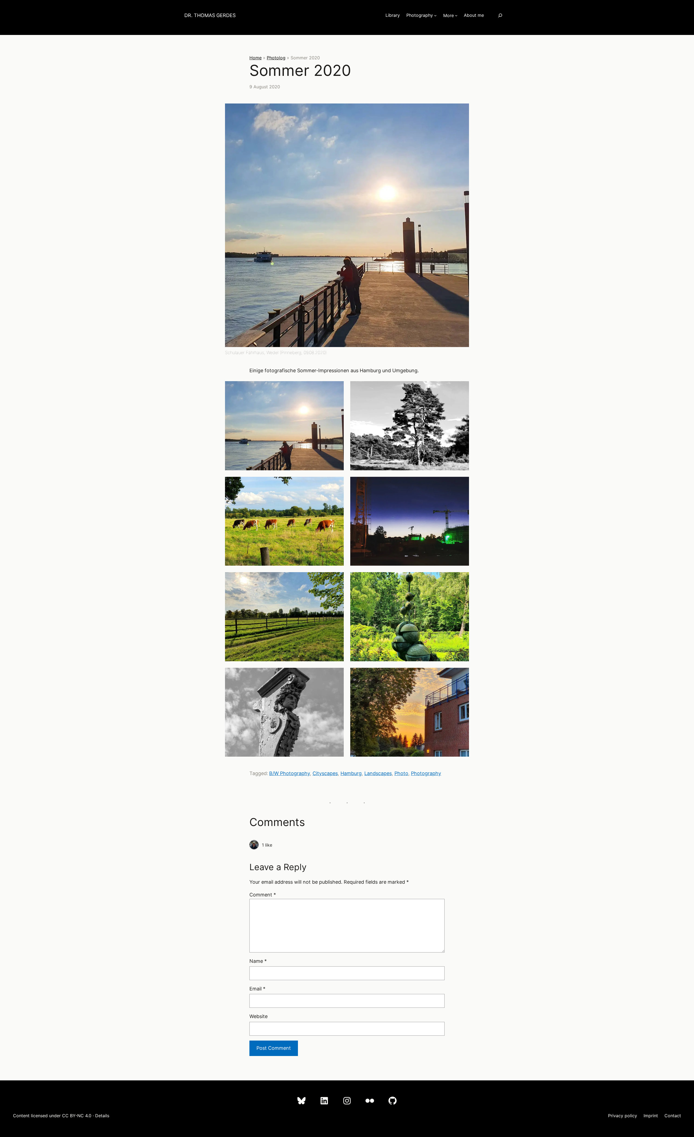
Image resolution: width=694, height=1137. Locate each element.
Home (255, 57)
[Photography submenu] (435, 15)
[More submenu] (456, 15)
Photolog (276, 57)
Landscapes (378, 773)
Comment (262, 895)
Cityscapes (325, 773)
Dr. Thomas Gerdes (210, 15)
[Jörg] (254, 845)
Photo (401, 773)
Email (257, 989)
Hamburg (351, 773)
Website (258, 1016)
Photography (426, 773)
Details (102, 1115)
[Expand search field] (500, 15)
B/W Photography (289, 773)
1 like (267, 845)
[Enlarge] (462, 110)
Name (258, 961)
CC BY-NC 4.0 (76, 1115)
